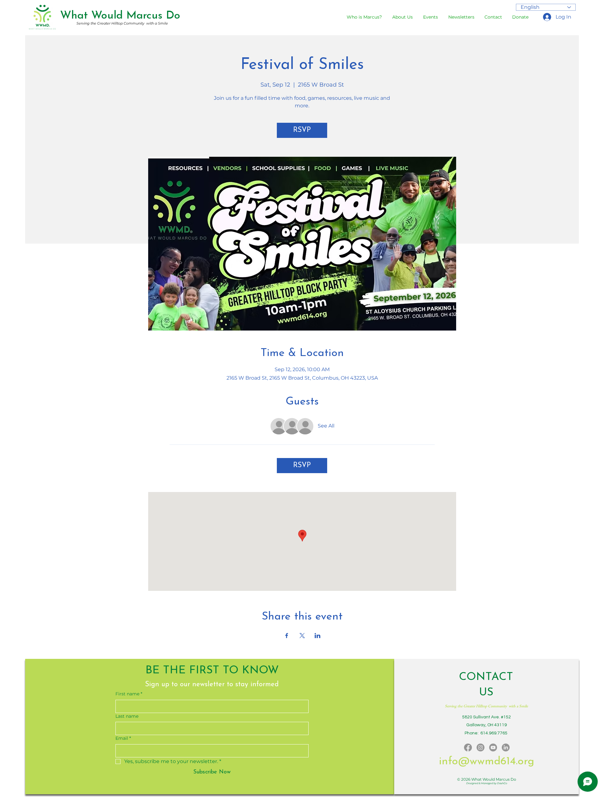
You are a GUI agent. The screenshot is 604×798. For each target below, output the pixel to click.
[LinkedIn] (506, 747)
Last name (126, 716)
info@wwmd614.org (486, 761)
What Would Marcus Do (120, 15)
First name (128, 694)
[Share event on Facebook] (287, 635)
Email (123, 738)
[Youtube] (493, 747)
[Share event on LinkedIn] (318, 635)
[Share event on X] (302, 635)
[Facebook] (468, 747)
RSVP (302, 130)
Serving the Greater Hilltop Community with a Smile (122, 23)
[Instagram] (480, 747)
